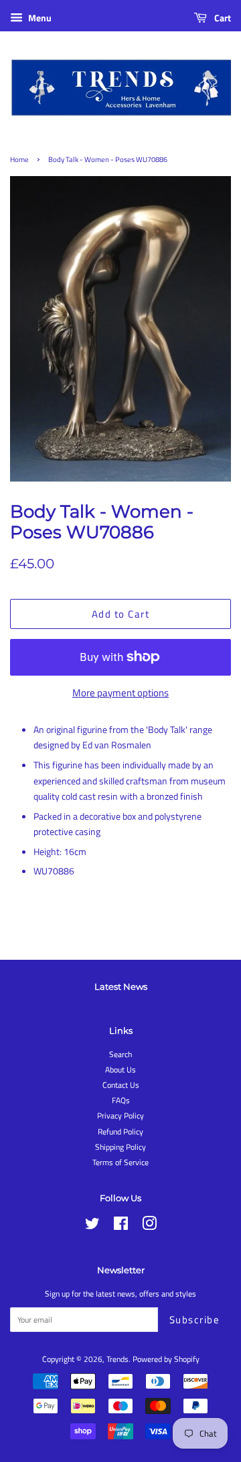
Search (120, 1054)
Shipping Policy (120, 1147)
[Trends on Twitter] (92, 1227)
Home (19, 159)
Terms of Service (120, 1163)
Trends (117, 1359)
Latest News (120, 986)
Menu (39, 18)
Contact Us (120, 1085)
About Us (120, 1070)
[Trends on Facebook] (121, 1227)
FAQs (121, 1100)
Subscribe (194, 1319)
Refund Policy (120, 1132)
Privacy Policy (120, 1116)
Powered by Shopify (166, 1359)
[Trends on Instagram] (149, 1227)
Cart (221, 18)
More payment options (120, 692)
